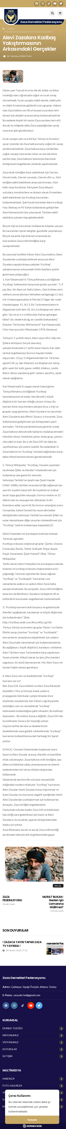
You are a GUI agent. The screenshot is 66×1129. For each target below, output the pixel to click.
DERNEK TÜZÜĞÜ (13, 1028)
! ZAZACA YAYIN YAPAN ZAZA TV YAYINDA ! (22, 944)
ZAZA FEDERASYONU (12, 900)
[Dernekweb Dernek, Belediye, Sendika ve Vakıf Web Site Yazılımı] (33, 1126)
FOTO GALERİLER (12, 1085)
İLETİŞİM (7, 1056)
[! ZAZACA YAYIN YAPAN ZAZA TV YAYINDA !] (55, 948)
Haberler (11, 29)
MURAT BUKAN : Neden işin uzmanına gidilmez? (52, 903)
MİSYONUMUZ (11, 1035)
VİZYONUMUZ (10, 1042)
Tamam (32, 1119)
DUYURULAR (10, 1049)
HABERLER (8, 1078)
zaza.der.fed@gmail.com (27, 995)
